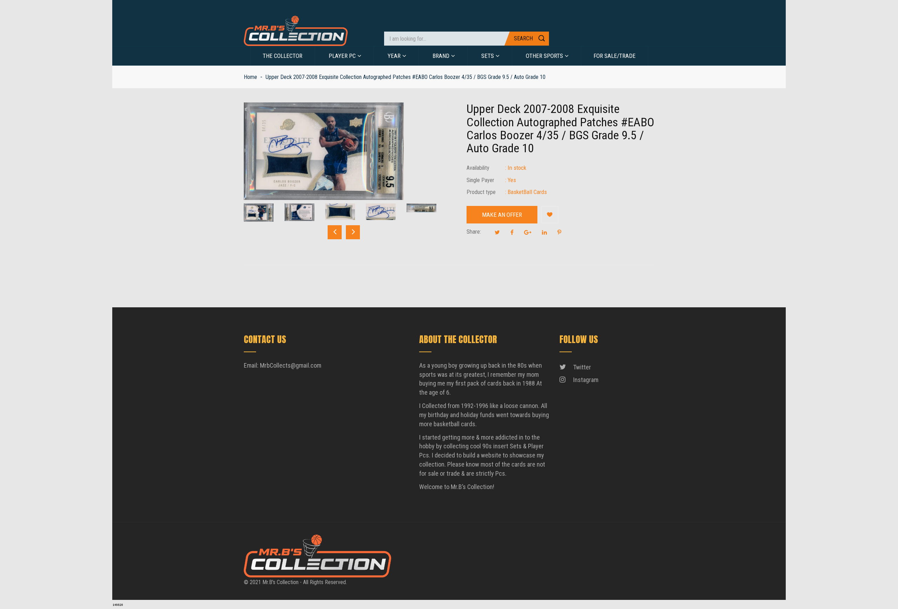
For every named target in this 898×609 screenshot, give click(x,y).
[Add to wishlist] (549, 214)
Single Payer (480, 180)
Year (394, 55)
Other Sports (544, 55)
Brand (441, 55)
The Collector (282, 55)
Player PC (342, 55)
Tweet (497, 232)
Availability (478, 168)
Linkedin (544, 232)
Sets (487, 55)
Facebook (512, 232)
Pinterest (559, 232)
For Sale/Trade (615, 55)
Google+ (527, 232)
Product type (481, 192)
